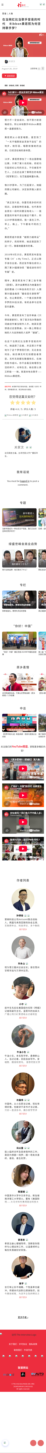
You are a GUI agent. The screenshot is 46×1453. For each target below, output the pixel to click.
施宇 (21, 1283)
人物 (11, 13)
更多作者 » (23, 1317)
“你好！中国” (23, 626)
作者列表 (28, 1349)
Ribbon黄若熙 (12, 415)
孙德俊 (19, 915)
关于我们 (13, 1343)
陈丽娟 (21, 1191)
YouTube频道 (20, 746)
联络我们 (18, 1349)
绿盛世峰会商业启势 (23, 544)
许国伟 (19, 1099)
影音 (4, 13)
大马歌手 (24, 415)
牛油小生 (21, 1051)
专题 (23, 503)
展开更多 (23, 929)
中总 (23, 708)
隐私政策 (33, 1343)
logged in (24, 481)
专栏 (23, 585)
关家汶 (11, 61)
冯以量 (19, 1147)
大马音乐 (34, 415)
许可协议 (23, 1343)
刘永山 (21, 963)
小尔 (21, 1004)
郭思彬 (21, 1239)
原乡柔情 (23, 667)
